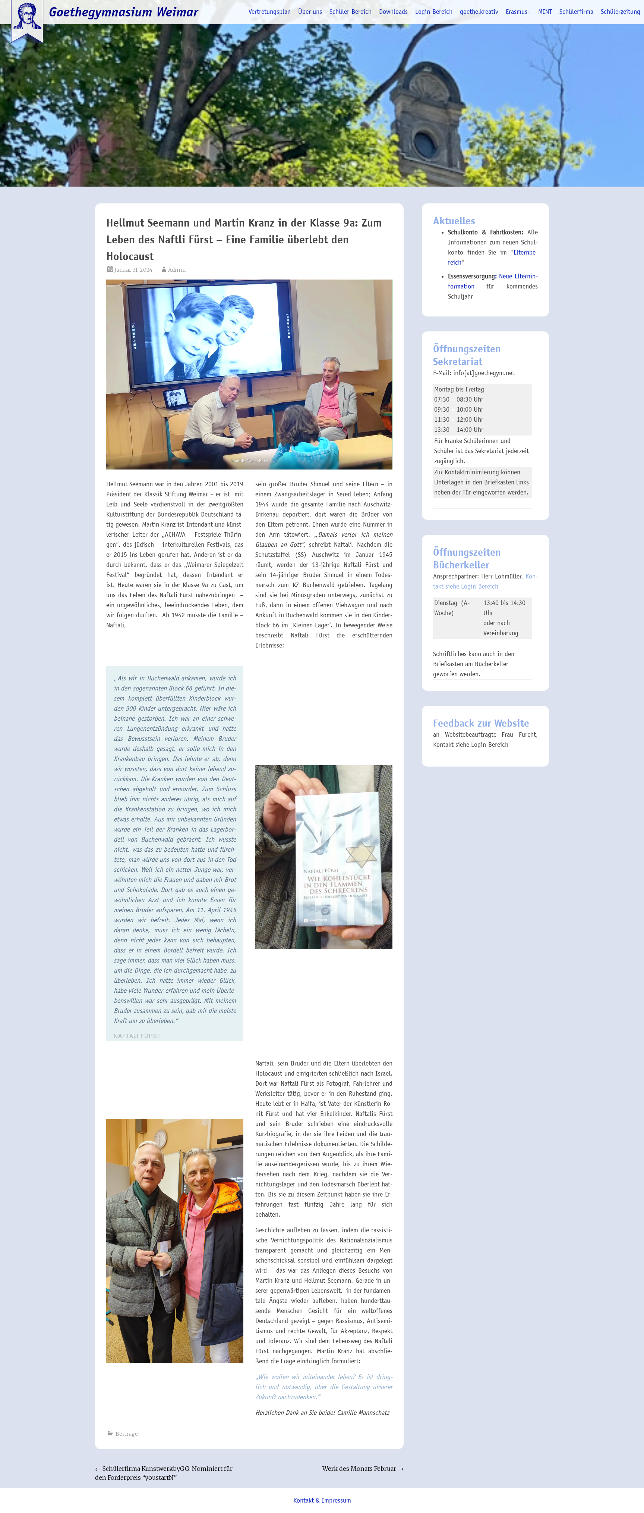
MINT (545, 12)
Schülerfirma (576, 12)
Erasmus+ (518, 12)
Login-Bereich (433, 12)
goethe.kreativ (479, 12)
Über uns (310, 12)
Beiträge (127, 1434)
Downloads (393, 12)
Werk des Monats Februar (363, 1468)
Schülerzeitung (620, 12)
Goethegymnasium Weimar (123, 12)
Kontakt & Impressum (322, 1500)
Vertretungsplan (270, 12)
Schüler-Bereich (350, 12)
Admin (177, 269)
